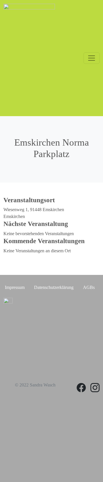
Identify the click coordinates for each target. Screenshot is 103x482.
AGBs (89, 287)
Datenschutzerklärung (54, 287)
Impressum (15, 287)
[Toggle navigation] (92, 58)
